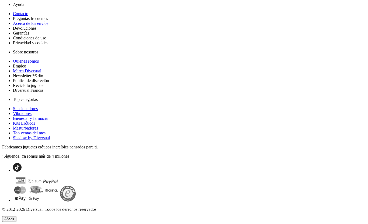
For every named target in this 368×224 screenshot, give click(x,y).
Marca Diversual (27, 71)
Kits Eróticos (24, 123)
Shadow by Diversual (31, 137)
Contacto (20, 13)
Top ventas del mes (29, 133)
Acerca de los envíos (30, 23)
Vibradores (22, 113)
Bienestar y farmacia (30, 118)
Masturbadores (25, 128)
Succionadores (25, 108)
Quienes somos (26, 61)
